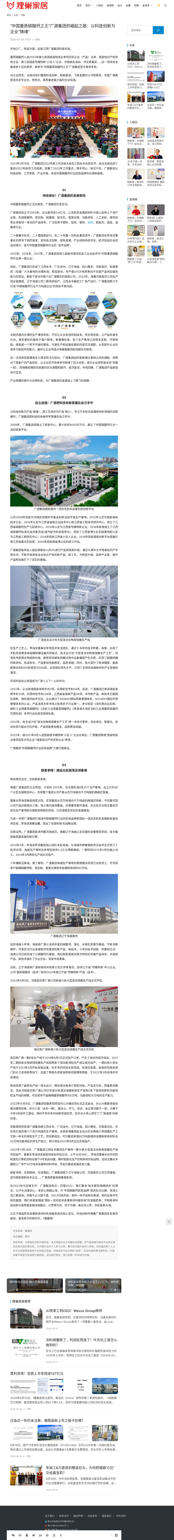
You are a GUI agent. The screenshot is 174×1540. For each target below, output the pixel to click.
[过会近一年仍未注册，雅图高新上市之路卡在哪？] (64, 1433)
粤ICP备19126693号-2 (58, 1525)
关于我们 (49, 1515)
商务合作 (64, 1515)
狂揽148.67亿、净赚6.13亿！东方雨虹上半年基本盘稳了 (155, 86)
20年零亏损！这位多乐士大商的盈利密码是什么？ (135, 240)
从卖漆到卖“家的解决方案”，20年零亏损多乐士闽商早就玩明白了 (156, 261)
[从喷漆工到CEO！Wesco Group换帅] (26, 1318)
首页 (79, 5)
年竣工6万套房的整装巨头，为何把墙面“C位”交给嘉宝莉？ (80, 1470)
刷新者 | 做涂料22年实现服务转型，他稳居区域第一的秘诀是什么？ (135, 183)
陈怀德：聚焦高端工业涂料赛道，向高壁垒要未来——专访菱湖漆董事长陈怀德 (155, 163)
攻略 (136, 5)
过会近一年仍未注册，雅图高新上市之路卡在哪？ (47, 1421)
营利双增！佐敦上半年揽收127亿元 (36, 1374)
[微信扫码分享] (13, 1535)
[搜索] (158, 30)
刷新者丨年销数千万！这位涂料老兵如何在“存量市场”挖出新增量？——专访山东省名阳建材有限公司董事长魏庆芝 (136, 142)
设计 (119, 5)
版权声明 (78, 1515)
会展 (128, 5)
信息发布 (92, 1515)
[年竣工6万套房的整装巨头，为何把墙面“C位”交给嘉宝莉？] (26, 1475)
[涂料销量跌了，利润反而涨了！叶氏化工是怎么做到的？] (26, 1347)
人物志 (99, 5)
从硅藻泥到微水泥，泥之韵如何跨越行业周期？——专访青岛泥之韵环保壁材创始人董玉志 (155, 142)
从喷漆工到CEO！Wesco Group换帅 (74, 1311)
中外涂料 (121, 1515)
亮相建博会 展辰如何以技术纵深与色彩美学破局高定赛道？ (155, 183)
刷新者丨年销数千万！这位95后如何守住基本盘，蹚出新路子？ (136, 219)
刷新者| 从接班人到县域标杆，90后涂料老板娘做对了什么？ (155, 219)
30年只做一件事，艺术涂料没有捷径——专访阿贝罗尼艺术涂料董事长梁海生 (135, 163)
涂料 (37, 39)
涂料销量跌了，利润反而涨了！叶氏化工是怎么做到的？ (81, 1342)
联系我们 (106, 1515)
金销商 (110, 5)
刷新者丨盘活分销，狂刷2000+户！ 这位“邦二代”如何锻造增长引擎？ (155, 240)
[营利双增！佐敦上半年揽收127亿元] (64, 1386)
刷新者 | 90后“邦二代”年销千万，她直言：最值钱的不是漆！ (135, 261)
